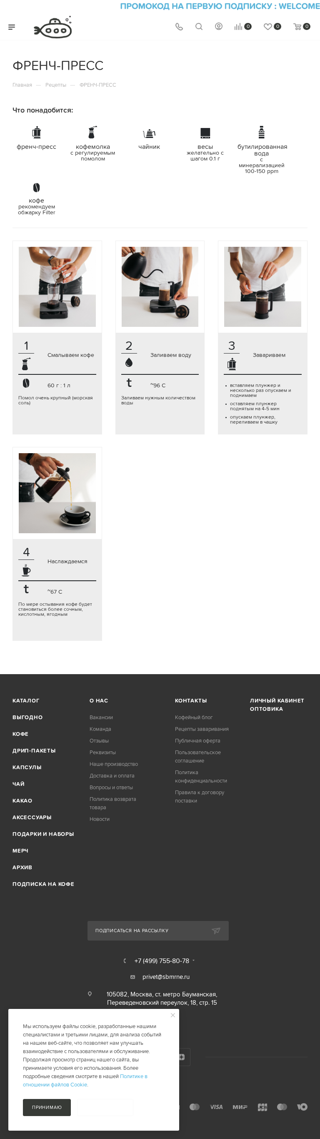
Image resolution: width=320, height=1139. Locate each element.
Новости (100, 819)
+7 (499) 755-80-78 (162, 960)
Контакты (191, 700)
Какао (22, 801)
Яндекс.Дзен (181, 1057)
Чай (18, 784)
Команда (100, 729)
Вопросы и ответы (111, 787)
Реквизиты (103, 752)
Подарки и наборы (43, 834)
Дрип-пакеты (34, 751)
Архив (22, 867)
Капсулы (27, 767)
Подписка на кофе (43, 884)
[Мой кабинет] (218, 27)
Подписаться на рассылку (131, 930)
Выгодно (27, 717)
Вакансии (101, 717)
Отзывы (99, 741)
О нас (99, 700)
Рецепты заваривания (202, 729)
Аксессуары (32, 817)
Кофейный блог (194, 717)
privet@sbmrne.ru (166, 976)
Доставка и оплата (112, 776)
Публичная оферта (197, 741)
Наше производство (114, 764)
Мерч (20, 851)
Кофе (20, 734)
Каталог (26, 700)
